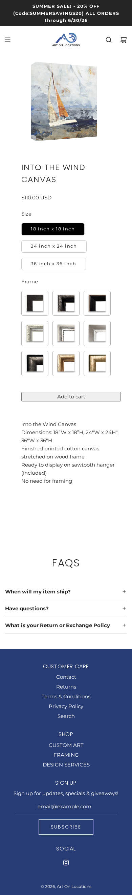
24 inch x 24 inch (54, 246)
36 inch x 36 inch (53, 263)
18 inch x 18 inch (53, 228)
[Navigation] (7, 39)
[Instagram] (66, 862)
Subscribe (66, 826)
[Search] (108, 39)
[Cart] (123, 39)
